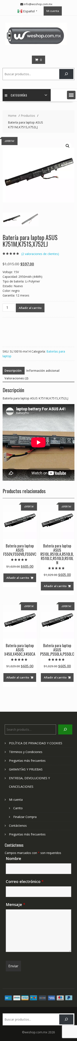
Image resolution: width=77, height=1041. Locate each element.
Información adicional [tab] (42, 371)
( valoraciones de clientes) (40, 254)
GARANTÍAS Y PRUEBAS (26, 769)
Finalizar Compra (25, 817)
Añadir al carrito (30, 308)
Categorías (19, 95)
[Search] (66, 74)
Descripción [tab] (13, 371)
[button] (71, 95)
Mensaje (15, 904)
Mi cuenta (52, 11)
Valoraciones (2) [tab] (16, 378)
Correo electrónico (25, 881)
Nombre (13, 858)
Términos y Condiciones (25, 752)
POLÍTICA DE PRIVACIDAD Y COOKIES (35, 743)
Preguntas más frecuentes (27, 761)
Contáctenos (18, 826)
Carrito (18, 808)
